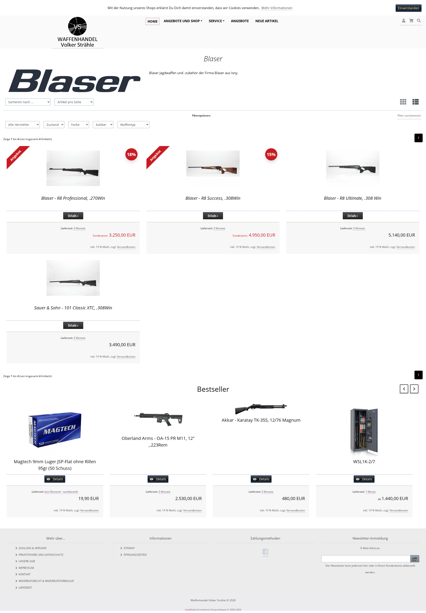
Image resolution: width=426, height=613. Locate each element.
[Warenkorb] (411, 20)
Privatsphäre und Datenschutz (40, 555)
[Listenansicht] (415, 102)
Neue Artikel (266, 21)
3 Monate (79, 228)
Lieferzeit (24, 587)
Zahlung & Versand (32, 548)
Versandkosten (126, 247)
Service (215, 21)
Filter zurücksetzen (409, 115)
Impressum (25, 568)
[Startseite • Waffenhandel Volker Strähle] (77, 32)
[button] (404, 20)
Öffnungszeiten (134, 555)
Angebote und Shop (182, 21)
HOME (153, 21)
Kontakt (24, 574)
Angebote (240, 21)
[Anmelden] (414, 558)
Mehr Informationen (276, 8)
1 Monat (370, 492)
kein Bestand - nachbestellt (61, 492)
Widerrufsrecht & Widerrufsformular (45, 581)
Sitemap (128, 548)
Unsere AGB (26, 561)
